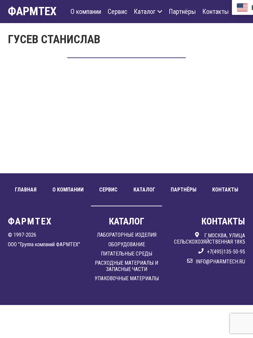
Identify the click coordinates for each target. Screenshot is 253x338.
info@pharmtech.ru (220, 261)
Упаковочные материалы (127, 278)
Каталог (144, 12)
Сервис (117, 12)
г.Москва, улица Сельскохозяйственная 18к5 (209, 238)
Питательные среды (126, 254)
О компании (85, 12)
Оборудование (126, 244)
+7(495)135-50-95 (226, 252)
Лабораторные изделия (126, 235)
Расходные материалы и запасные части (126, 266)
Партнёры (182, 12)
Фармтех (32, 11)
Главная (26, 189)
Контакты (215, 12)
